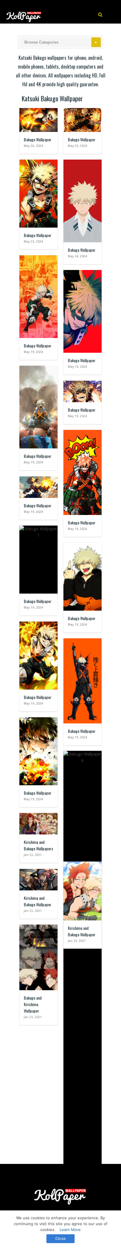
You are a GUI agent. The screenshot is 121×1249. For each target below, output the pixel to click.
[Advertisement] (60, 1091)
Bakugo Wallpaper (37, 139)
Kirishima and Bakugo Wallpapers (38, 845)
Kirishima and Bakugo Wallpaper (37, 901)
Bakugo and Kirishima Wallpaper (33, 1004)
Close (60, 1238)
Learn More (70, 1229)
